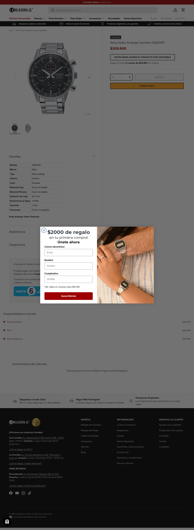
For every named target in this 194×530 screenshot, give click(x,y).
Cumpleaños (51, 273)
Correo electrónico (54, 246)
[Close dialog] (43, 230)
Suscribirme (68, 296)
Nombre (48, 260)
